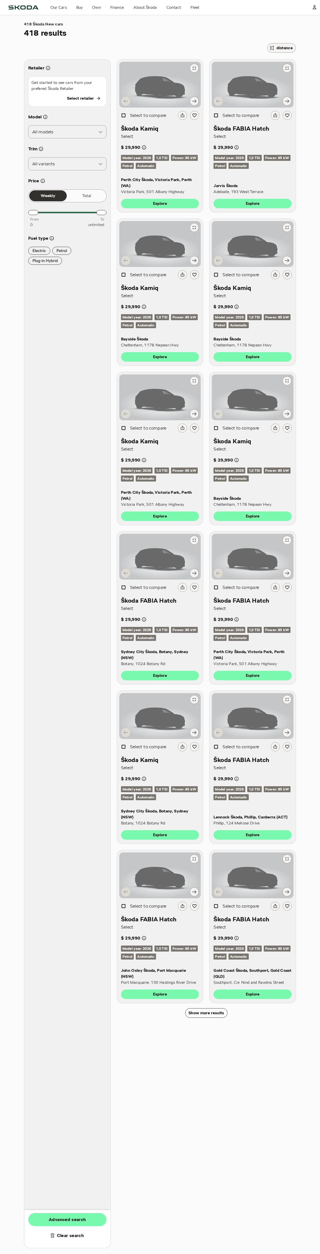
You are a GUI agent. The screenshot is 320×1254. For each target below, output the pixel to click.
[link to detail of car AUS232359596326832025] (160, 556)
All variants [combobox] (43, 163)
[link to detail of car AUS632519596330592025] (253, 556)
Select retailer (80, 98)
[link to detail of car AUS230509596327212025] (253, 716)
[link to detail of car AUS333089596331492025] (253, 244)
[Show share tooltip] (182, 115)
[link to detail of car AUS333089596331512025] (160, 244)
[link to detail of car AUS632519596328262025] (160, 84)
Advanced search (67, 1219)
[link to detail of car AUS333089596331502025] (253, 397)
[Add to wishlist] (194, 115)
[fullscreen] (194, 68)
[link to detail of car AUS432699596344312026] (253, 875)
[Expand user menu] (314, 7)
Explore (160, 203)
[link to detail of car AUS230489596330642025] (160, 875)
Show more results (206, 1012)
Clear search (70, 1235)
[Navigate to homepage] (23, 7)
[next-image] (194, 101)
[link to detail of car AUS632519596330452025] (160, 397)
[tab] (48, 195)
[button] (39, 251)
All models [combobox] (43, 131)
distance (284, 47)
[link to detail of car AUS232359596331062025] (160, 716)
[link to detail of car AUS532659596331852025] (253, 84)
